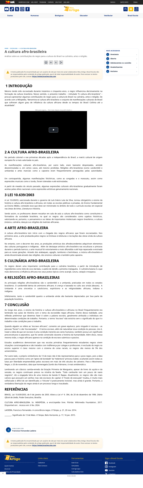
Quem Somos (9, 466)
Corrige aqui (76, 469)
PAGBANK (43, 2)
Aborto (113, 59)
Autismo (114, 71)
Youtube (111, 470)
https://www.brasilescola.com (44, 76)
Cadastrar (41, 463)
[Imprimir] (46, 62)
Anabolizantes (116, 67)
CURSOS (51, 2)
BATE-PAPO (124, 2)
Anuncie (7, 469)
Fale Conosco (42, 466)
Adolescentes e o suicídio (120, 63)
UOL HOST (34, 2)
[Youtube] (7, 9)
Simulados (75, 466)
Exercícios (75, 463)
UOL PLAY (58, 2)
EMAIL (135, 2)
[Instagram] (22, 9)
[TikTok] (12, 9)
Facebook (112, 463)
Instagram (112, 467)
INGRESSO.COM (24, 2)
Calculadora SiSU (77, 472)
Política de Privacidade (12, 472)
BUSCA (113, 2)
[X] (17, 9)
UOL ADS (66, 2)
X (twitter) (112, 474)
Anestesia (114, 54)
